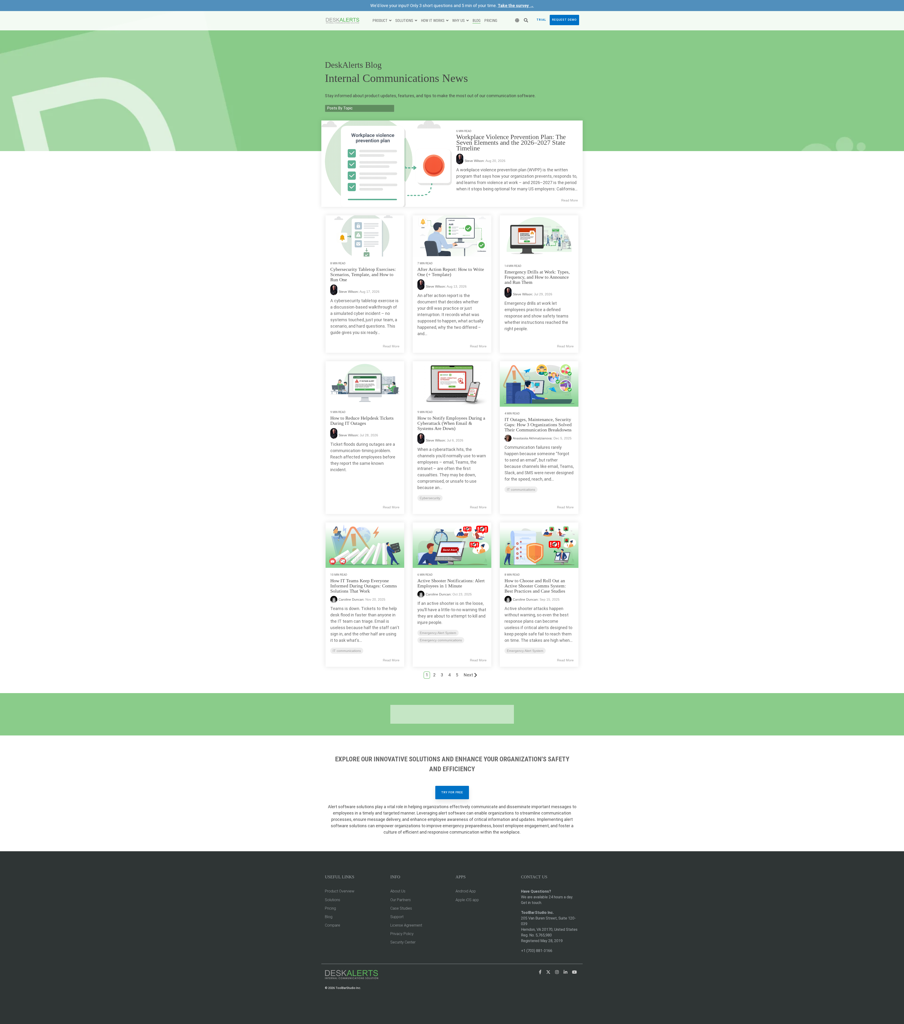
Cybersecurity (430, 498)
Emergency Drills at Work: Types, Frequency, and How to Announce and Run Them (537, 277)
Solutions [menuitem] (332, 900)
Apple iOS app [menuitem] (467, 900)
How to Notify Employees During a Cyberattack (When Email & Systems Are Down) (451, 423)
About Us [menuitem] (397, 891)
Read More (569, 200)
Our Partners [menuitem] (400, 900)
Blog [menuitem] (328, 917)
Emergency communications (441, 640)
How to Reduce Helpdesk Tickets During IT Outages (362, 420)
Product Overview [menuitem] (339, 891)
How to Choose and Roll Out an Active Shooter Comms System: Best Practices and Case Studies (535, 586)
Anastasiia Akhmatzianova (532, 438)
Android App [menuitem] (466, 891)
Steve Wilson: (474, 161)
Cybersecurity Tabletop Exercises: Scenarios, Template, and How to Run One (363, 274)
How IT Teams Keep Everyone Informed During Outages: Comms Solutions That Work (363, 586)
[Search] (525, 20)
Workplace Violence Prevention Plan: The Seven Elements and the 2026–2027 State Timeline (511, 142)
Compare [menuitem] (332, 925)
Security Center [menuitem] (403, 942)
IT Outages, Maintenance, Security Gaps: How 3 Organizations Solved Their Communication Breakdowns (538, 424)
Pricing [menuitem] (330, 908)
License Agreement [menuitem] (406, 925)
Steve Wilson (348, 291)
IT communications (521, 489)
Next (468, 674)
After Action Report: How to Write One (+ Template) (450, 272)
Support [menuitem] (397, 917)
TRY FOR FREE (452, 792)
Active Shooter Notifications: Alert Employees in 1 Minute (451, 583)
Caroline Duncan (351, 599)
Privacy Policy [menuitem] (402, 934)
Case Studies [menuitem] (401, 908)
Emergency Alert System (438, 633)
